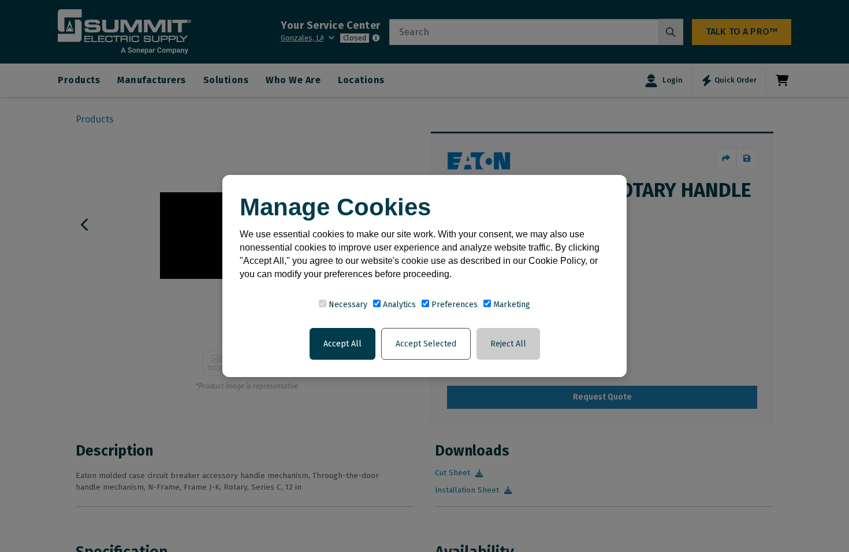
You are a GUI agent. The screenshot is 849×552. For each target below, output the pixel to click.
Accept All (342, 344)
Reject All (508, 344)
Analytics (398, 304)
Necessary (346, 304)
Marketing (510, 304)
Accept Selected (426, 344)
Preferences (453, 304)
